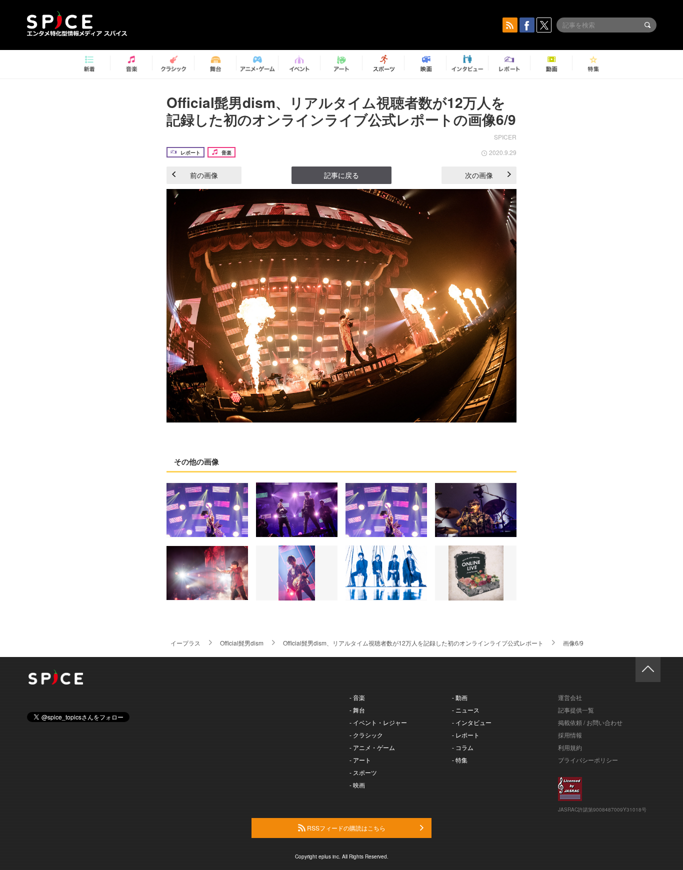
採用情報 (570, 734)
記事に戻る (341, 175)
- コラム (463, 747)
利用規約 (570, 747)
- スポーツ (363, 772)
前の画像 (204, 175)
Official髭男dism (242, 642)
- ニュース (466, 710)
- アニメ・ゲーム (372, 747)
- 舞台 (357, 710)
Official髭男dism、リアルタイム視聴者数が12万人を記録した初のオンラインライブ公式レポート (413, 642)
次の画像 (479, 175)
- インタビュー (472, 722)
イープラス (185, 642)
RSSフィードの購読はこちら (346, 828)
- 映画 (357, 784)
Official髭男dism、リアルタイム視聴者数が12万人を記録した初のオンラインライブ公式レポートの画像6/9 (341, 111)
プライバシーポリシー (588, 760)
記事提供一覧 (576, 710)
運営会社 (570, 697)
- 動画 (460, 697)
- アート (360, 760)
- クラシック (366, 734)
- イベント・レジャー (378, 722)
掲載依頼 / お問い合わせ (590, 722)
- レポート (466, 734)
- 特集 (460, 760)
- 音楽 (357, 697)
